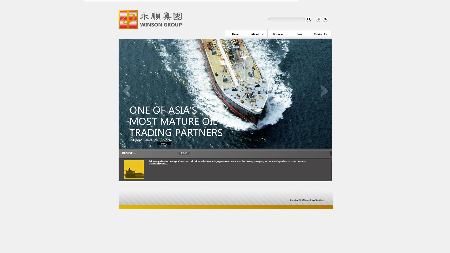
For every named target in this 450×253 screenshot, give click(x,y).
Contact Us (320, 34)
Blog (299, 34)
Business (278, 34)
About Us (257, 34)
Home (235, 34)
